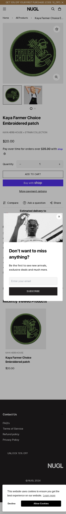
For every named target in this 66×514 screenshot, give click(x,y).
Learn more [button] (49, 495)
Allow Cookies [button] (41, 503)
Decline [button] (12, 503)
